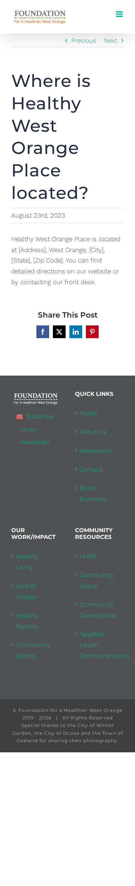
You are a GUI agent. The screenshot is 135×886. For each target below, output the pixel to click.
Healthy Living (27, 561)
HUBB (88, 556)
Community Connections (98, 610)
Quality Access (26, 591)
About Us (93, 432)
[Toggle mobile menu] (120, 14)
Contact (91, 469)
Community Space (97, 580)
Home (88, 413)
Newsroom (96, 450)
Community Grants (33, 650)
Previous (83, 40)
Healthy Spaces (27, 621)
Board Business (93, 493)
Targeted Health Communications (100, 644)
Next (110, 40)
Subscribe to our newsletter (37, 429)
